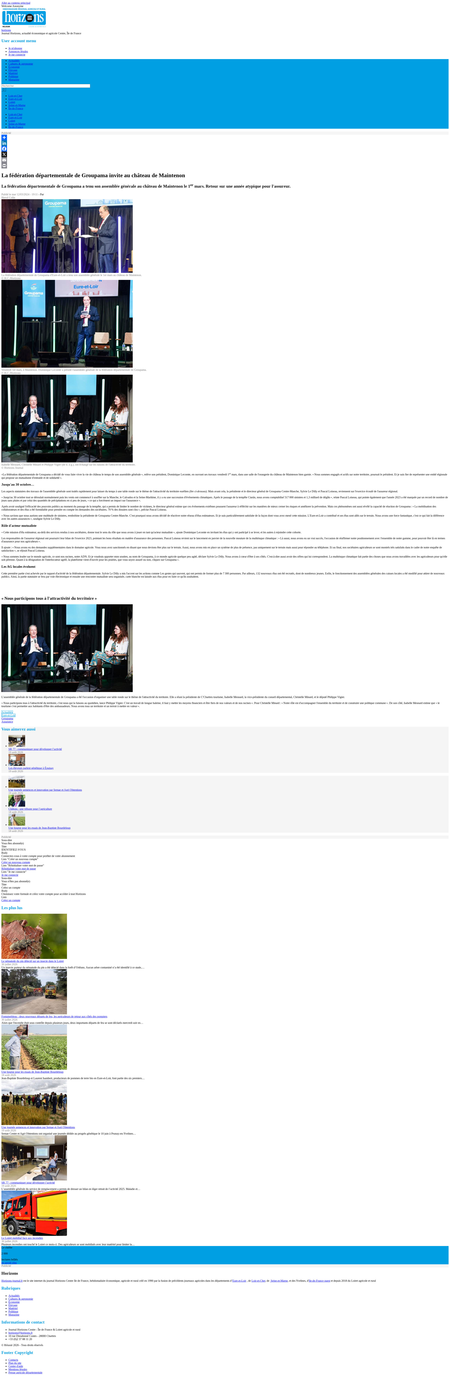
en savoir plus (9, 1262)
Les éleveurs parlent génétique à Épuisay (31, 768)
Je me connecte (16, 54)
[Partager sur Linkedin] (225, 143)
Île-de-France (15, 108)
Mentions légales (17, 1369)
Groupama (7, 718)
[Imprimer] (225, 165)
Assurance (7, 721)
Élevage (12, 70)
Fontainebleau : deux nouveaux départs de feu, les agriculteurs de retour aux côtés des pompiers (54, 1016)
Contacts (13, 1359)
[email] (225, 160)
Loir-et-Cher (15, 95)
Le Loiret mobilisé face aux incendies (22, 1238)
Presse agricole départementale (25, 1372)
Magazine (13, 79)
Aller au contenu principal (15, 2)
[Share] (225, 137)
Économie (14, 66)
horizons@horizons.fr (20, 1332)
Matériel (13, 73)
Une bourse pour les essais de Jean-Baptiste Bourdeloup (39, 827)
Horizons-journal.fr (12, 1280)
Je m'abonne (15, 48)
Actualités (14, 60)
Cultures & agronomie (20, 63)
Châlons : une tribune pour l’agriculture (30, 808)
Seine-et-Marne (16, 105)
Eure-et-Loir (15, 98)
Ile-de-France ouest (319, 1280)
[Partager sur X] (225, 154)
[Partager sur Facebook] (225, 149)
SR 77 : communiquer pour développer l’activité (35, 749)
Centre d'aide (15, 1366)
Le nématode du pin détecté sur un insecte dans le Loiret (32, 961)
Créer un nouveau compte (15, 862)
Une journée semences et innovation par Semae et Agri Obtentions (45, 789)
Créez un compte (10, 900)
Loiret (11, 102)
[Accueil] (24, 26)
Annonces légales (18, 51)
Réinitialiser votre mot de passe (18, 868)
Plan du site (14, 1363)
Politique (13, 76)
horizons (6, 30)
